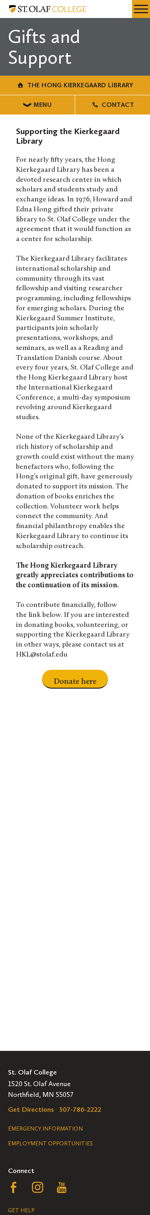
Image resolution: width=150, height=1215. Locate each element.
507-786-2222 (80, 1109)
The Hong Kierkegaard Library (80, 85)
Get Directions (31, 1109)
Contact (118, 104)
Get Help (21, 1210)
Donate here (75, 682)
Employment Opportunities (50, 1143)
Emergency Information (45, 1128)
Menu (43, 104)
